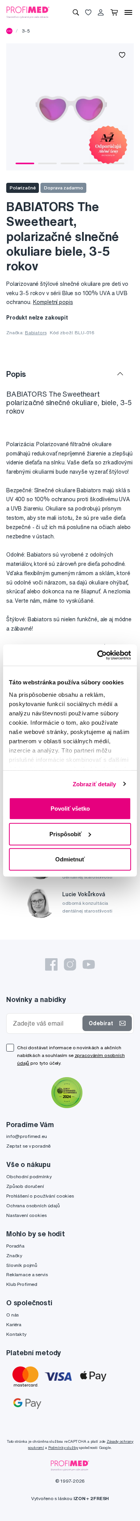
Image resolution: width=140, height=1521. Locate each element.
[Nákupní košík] (114, 12)
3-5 (26, 30)
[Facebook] (51, 964)
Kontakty (16, 1334)
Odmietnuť (70, 859)
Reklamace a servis (26, 1274)
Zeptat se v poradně (28, 1145)
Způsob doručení (25, 1186)
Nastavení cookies (26, 1215)
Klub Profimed (21, 1284)
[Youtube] (88, 964)
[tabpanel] (70, 106)
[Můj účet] (100, 12)
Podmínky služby (63, 1447)
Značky (14, 1255)
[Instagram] (70, 964)
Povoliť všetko (70, 808)
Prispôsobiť (65, 833)
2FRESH (99, 1498)
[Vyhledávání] (75, 12)
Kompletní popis (53, 302)
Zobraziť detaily (94, 783)
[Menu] (128, 12)
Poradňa (15, 1245)
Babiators (36, 332)
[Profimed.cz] (28, 12)
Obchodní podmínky (29, 1176)
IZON (79, 1498)
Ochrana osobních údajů (33, 1205)
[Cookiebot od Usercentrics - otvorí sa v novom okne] (98, 655)
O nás (12, 1314)
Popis (16, 374)
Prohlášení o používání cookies (40, 1195)
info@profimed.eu (26, 1136)
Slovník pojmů (21, 1265)
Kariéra (13, 1324)
